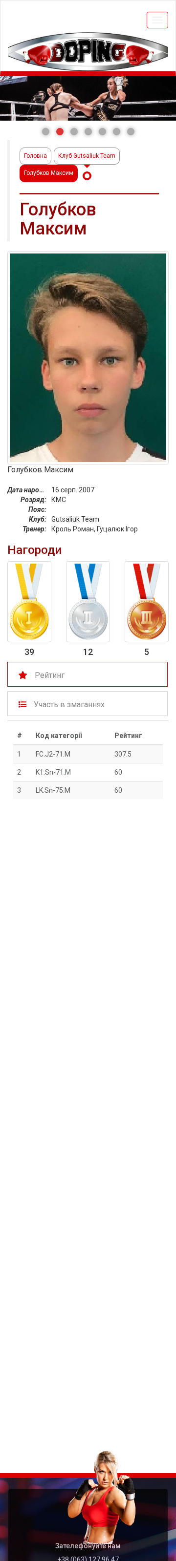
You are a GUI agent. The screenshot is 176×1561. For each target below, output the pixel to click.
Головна (35, 155)
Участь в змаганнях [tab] (69, 704)
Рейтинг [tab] (50, 675)
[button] (46, 132)
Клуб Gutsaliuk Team (86, 155)
